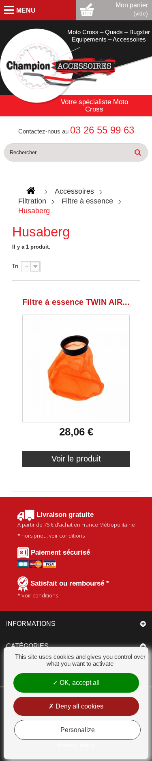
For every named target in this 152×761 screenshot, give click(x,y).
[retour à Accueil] (30, 191)
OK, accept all (79, 682)
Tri (15, 266)
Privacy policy (76, 744)
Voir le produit (76, 458)
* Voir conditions (63, 589)
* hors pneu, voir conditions (76, 525)
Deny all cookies (78, 706)
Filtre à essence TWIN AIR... (76, 301)
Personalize (77, 729)
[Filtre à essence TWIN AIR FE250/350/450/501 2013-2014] (76, 368)
